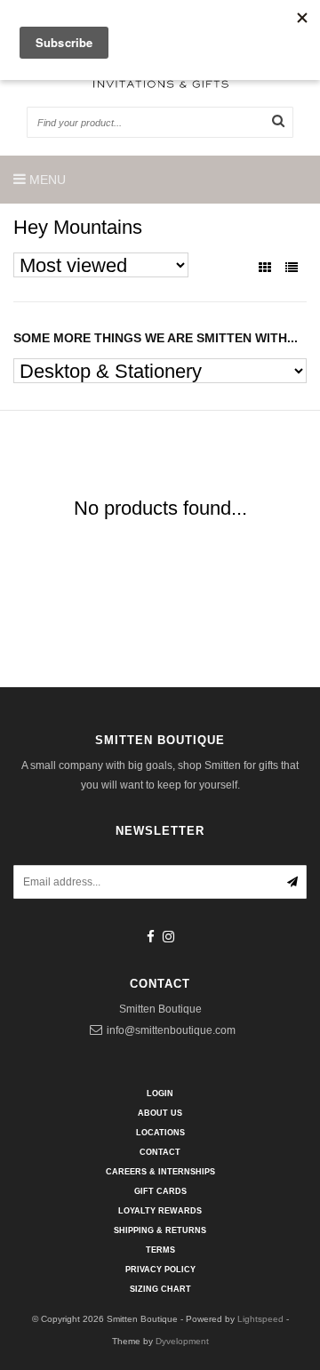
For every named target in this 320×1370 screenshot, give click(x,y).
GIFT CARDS (160, 1191)
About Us (160, 1113)
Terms (160, 1250)
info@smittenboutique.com (171, 1030)
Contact (160, 1152)
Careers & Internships (160, 1171)
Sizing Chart (160, 1289)
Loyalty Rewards (160, 1210)
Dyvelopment (182, 1341)
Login (160, 1093)
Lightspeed (260, 1319)
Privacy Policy (160, 1269)
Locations (160, 1132)
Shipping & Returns (160, 1230)
